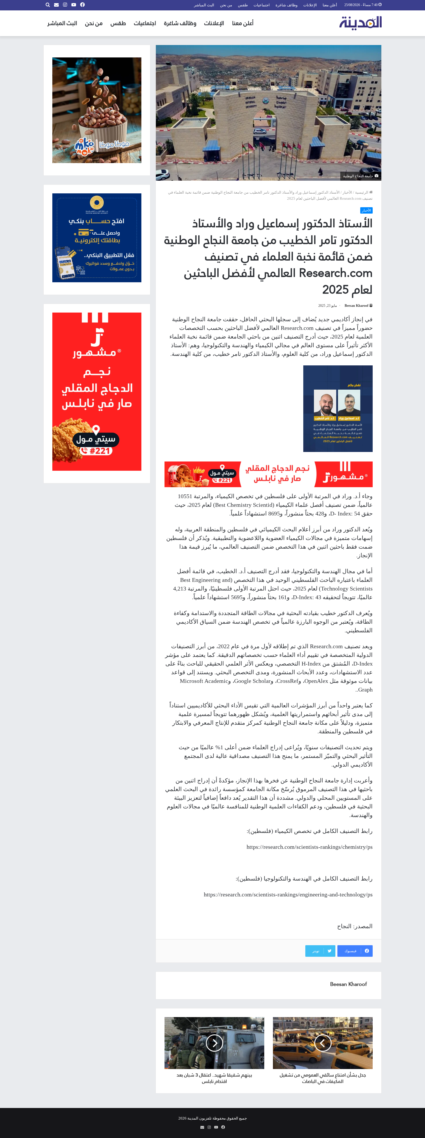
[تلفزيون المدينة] (360, 23)
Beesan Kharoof (356, 306)
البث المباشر (204, 5)
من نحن (226, 5)
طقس (243, 5)
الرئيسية (362, 192)
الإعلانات (310, 5)
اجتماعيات (262, 5)
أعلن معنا (330, 5)
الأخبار (347, 192)
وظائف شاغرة (287, 5)
